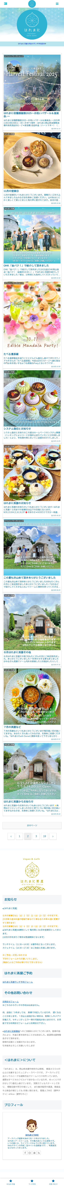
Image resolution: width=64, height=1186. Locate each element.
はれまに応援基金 (12, 1031)
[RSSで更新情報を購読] (39, 1153)
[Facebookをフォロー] (25, 1153)
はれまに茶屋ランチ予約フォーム (17, 982)
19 (44, 836)
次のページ (32, 825)
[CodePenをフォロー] (30, 1153)
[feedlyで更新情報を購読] (34, 1153)
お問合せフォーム (10, 1002)
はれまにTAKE (32, 1135)
